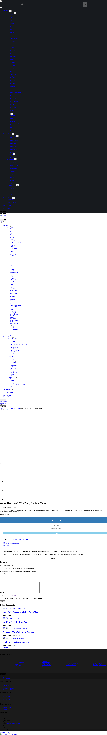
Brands (8, 325)
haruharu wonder (14, 272)
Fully (11, 268)
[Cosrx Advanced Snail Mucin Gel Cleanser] (59, 664)
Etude (11, 263)
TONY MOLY (14, 320)
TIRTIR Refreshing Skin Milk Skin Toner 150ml (19, 664)
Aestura (12, 232)
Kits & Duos (13, 352)
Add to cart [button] (6, 647)
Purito (11, 302)
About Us (6, 685)
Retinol (12, 371)
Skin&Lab (13, 311)
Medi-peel (6, 397)
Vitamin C (12, 376)
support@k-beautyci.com (13, 723)
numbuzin (12, 299)
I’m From (12, 277)
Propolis (12, 370)
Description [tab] (6, 542)
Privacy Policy (12, 595)
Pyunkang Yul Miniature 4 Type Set (18, 632)
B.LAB (12, 247)
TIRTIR (12, 317)
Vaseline (12, 335)
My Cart (5, 698)
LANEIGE (13, 289)
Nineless (12, 298)
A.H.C (12, 233)
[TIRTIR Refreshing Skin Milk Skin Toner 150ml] (6, 664)
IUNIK (12, 281)
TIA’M (12, 316)
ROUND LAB (14, 307)
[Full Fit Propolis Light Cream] (15, 638)
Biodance (12, 245)
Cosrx (11, 253)
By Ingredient (10, 361)
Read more (6, 617)
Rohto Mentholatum (15, 305)
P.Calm (12, 301)
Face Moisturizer (14, 347)
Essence (12, 340)
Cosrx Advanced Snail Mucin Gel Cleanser (72, 664)
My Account (6, 696)
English (7, 732)
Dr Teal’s (12, 326)
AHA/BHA (13, 362)
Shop (1, 218)
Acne (11, 379)
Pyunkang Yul (13, 304)
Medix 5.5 (12, 331)
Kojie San (12, 328)
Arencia (12, 238)
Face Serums (13, 349)
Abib (11, 229)
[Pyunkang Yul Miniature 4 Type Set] (17, 628)
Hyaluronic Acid (14, 365)
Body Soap (10, 392)
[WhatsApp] (5, 214)
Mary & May (13, 290)
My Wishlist (6, 699)
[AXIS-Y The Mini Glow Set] (11, 618)
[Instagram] (3, 214)
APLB (12, 236)
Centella (12, 364)
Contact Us (6, 687)
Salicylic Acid (13, 373)
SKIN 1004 (13, 310)
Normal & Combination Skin (17, 385)
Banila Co (12, 241)
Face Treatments (14, 350)
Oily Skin (12, 386)
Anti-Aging (13, 380)
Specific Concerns (11, 377)
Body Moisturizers (11, 391)
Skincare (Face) (7, 337)
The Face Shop (14, 314)
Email (2, 580)
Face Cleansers (14, 343)
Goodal (12, 269)
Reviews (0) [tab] (6, 545)
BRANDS (6, 226)
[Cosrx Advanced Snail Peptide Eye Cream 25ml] (87, 664)
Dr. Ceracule (13, 257)
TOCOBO (13, 319)
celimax (12, 250)
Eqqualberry (13, 265)
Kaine (11, 284)
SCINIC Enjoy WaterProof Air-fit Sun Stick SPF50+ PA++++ (46, 664)
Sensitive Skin (14, 388)
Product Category (11, 338)
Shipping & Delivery (8, 690)
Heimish (12, 274)
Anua (11, 235)
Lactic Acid (13, 367)
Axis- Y (12, 239)
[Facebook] (1, 214)
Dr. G (11, 259)
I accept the (9, 595)
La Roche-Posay (14, 329)
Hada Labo (13, 271)
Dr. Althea (12, 256)
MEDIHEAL (13, 293)
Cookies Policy (7, 709)
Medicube (12, 292)
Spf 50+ (12, 359)
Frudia (11, 266)
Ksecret (12, 287)
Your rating (3, 574)
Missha (12, 295)
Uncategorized (7, 395)
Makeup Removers (15, 355)
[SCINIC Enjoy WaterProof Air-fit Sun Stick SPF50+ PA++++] (33, 664)
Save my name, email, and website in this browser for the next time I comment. (23, 598)
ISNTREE (13, 280)
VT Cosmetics (14, 323)
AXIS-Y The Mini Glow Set (15, 622)
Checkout (5, 701)
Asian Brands (10, 227)
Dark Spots (13, 382)
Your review (4, 592)
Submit (2, 601)
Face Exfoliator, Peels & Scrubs (18, 344)
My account (6, 678)
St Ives (12, 334)
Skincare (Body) (7, 389)
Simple (12, 332)
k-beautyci (3, 217)
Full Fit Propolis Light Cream (16, 642)
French (7, 734)
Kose (11, 286)
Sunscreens (10, 356)
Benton (12, 244)
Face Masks (13, 346)
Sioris (11, 308)
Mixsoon (12, 296)
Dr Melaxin (13, 262)
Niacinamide (13, 368)
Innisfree (12, 278)
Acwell (12, 230)
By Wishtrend (13, 248)
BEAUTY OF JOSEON (16, 242)
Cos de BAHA (14, 251)
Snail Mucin (13, 374)
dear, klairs (13, 254)
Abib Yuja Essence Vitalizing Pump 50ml (20, 612)
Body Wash (10, 394)
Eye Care (12, 341)
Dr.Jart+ (12, 260)
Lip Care (12, 353)
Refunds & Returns (8, 688)
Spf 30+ (12, 358)
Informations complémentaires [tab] (11, 543)
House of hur (13, 275)
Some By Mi (13, 313)
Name (2, 577)
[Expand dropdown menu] (10, 226)
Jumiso (12, 283)
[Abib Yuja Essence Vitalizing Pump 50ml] (14, 608)
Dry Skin (12, 383)
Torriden (12, 322)
